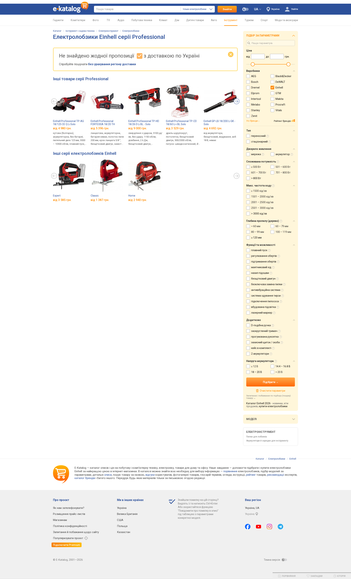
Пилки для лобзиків (256, 436)
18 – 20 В (256, 372)
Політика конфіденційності (70, 526)
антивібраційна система (265, 289)
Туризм (249, 20)
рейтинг (251, 474)
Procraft (280, 104)
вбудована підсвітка (263, 307)
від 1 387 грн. (100, 200)
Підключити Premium (66, 544)
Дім (177, 20)
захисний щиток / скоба (265, 342)
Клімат (163, 20)
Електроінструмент (108, 31)
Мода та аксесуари (286, 20)
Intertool (256, 98)
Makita (279, 98)
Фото (96, 20)
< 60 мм (255, 226)
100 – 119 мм (283, 231)
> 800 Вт (256, 178)
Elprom (255, 93)
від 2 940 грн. (137, 200)
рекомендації (275, 474)
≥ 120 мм (256, 237)
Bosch (254, 81)
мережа (256, 154)
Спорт (264, 20)
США (120, 520)
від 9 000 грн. (137, 128)
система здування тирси (266, 295)
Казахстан (123, 532)
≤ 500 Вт (256, 166)
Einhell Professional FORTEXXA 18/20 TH (103, 123)
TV (108, 20)
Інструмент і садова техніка (80, 31)
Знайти (227, 9)
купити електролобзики (273, 406)
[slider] (253, 64)
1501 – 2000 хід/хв (262, 196)
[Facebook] (247, 526)
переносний (258, 135)
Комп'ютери (78, 20)
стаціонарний (259, 141)
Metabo (255, 104)
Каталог (57, 31)
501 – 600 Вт (282, 166)
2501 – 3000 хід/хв (262, 207)
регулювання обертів (264, 255)
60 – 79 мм (281, 226)
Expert (57, 195)
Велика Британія (127, 514)
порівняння (230, 471)
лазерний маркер (261, 312)
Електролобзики (130, 31)
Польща (122, 526)
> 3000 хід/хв (259, 213)
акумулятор (282, 154)
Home (131, 195)
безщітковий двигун (263, 278)
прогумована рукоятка (265, 336)
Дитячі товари (195, 20)
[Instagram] (269, 526)
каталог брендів (85, 478)
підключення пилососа (265, 301)
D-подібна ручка (261, 325)
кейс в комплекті (261, 348)
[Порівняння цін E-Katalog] (70, 9)
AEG (253, 76)
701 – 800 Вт (282, 172)
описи (108, 474)
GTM (278, 93)
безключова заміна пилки (266, 284)
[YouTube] (258, 526)
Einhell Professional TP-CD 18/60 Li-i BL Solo (181, 123)
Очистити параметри (272, 390)
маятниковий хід (261, 267)
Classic (95, 195)
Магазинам (60, 520)
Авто (214, 20)
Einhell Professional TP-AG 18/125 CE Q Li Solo (68, 123)
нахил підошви (260, 272)
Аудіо (121, 20)
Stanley (255, 110)
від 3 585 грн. (62, 200)
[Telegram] (280, 526)
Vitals (278, 110)
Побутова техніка (141, 20)
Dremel (255, 87)
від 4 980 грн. (62, 128)
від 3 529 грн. (175, 128)
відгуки (150, 474)
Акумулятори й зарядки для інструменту (267, 440)
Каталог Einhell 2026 (258, 403)
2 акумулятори (260, 353)
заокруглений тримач (264, 331)
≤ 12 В (254, 366)
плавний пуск (259, 250)
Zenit (254, 115)
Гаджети (58, 20)
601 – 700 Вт (258, 172)
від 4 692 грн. (213, 128)
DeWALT (280, 81)
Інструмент (230, 20)
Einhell (279, 87)
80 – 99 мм (257, 231)
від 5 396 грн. (100, 128)
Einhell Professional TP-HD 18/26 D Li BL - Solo (143, 123)
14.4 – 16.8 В (282, 366)
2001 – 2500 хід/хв (262, 202)
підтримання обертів (263, 261)
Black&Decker (283, 76)
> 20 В (279, 372)
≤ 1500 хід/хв (259, 190)
